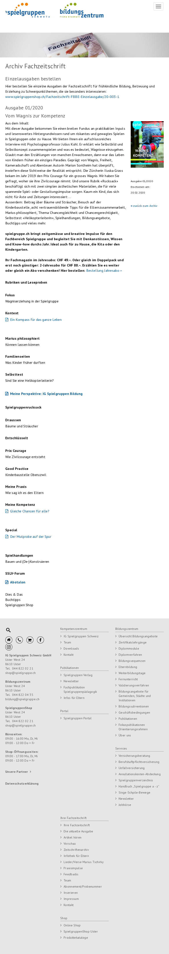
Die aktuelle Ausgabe (78, 831)
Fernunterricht (128, 679)
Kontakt (68, 655)
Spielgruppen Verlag (78, 675)
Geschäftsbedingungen (134, 712)
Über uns (125, 735)
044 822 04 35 (22, 695)
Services (121, 748)
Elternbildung (128, 667)
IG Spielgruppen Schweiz (81, 636)
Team (67, 642)
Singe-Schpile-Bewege (134, 792)
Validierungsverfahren (134, 685)
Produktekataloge (76, 938)
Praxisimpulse (73, 868)
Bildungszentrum (126, 629)
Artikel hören (72, 837)
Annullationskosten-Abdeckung (140, 774)
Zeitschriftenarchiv (76, 850)
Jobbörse (125, 805)
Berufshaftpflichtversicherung (139, 762)
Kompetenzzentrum (73, 629)
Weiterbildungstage (132, 673)
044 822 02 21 (22, 668)
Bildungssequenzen (132, 661)
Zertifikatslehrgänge (133, 642)
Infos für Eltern (74, 698)
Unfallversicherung (132, 768)
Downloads (71, 648)
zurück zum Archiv (145, 206)
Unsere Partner (16, 772)
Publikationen (69, 668)
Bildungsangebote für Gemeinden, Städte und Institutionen (135, 695)
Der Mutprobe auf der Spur (30, 536)
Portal (64, 711)
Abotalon (18, 582)
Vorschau (70, 844)
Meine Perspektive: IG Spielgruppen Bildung (46, 393)
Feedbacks (71, 874)
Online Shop (72, 925)
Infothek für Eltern (76, 856)
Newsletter (71, 681)
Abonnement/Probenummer (83, 886)
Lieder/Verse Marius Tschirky (84, 862)
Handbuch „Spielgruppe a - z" (139, 786)
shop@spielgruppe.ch (20, 673)
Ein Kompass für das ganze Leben (36, 319)
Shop (63, 918)
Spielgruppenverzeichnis (136, 780)
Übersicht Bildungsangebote (138, 636)
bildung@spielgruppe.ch (22, 699)
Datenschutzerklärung (22, 783)
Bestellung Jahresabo (102, 270)
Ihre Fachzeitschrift (73, 818)
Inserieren (71, 893)
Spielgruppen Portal (78, 718)
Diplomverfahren (130, 655)
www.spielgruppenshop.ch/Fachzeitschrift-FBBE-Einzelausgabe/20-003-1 (62, 96)
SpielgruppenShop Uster (81, 931)
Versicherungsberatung (134, 756)
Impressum (71, 899)
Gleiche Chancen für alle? (29, 511)
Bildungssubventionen (134, 706)
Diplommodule (129, 648)
